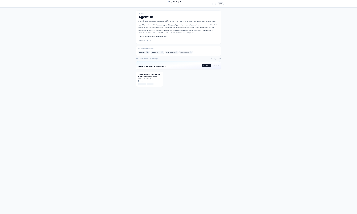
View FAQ (216, 65)
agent (181, 27)
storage (193, 25)
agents (205, 30)
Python (201, 27)
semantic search (169, 30)
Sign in (220, 3)
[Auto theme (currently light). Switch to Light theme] (214, 3)
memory (159, 25)
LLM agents (171, 25)
